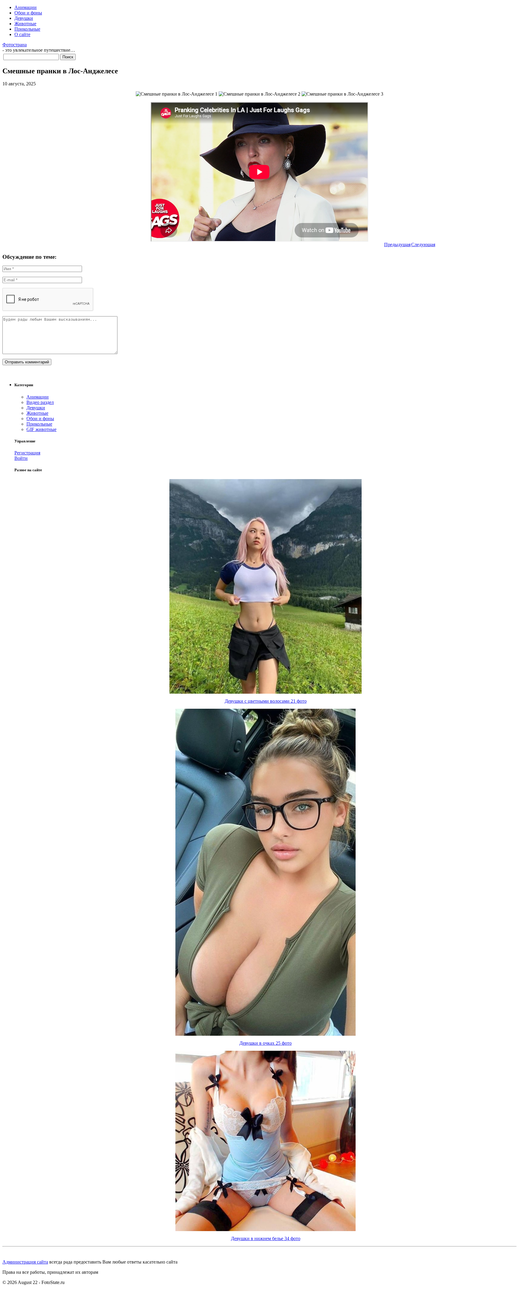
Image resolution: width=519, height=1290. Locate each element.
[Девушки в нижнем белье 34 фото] (265, 1229)
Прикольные (27, 29)
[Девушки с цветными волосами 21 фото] (265, 692)
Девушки (23, 18)
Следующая (423, 244)
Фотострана (14, 44)
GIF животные (41, 429)
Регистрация (27, 452)
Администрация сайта (25, 1261)
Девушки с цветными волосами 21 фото (266, 701)
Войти (21, 458)
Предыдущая (397, 244)
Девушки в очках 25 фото (265, 1043)
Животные (25, 23)
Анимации (25, 7)
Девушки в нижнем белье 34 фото (265, 1238)
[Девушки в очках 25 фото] (265, 1034)
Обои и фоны (28, 12)
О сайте (22, 34)
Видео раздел (40, 402)
